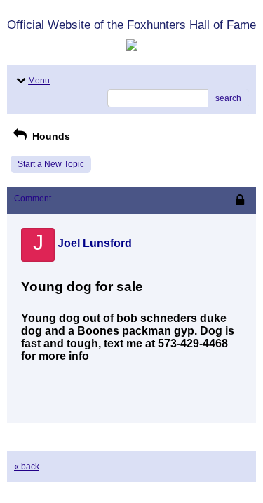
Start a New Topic (51, 164)
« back (26, 466)
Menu (39, 81)
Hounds (49, 136)
